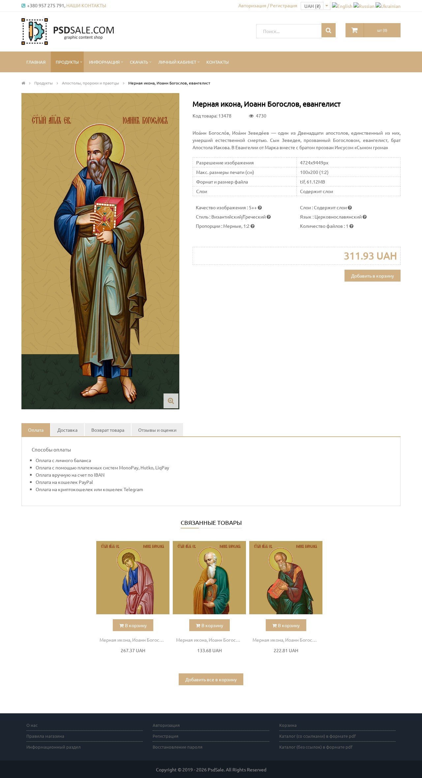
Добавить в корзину (372, 276)
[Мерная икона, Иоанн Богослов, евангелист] (132, 577)
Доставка (67, 430)
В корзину (136, 625)
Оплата (36, 430)
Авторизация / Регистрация (267, 5)
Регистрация (165, 736)
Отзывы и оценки (157, 430)
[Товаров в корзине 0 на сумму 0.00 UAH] (355, 30)
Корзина (288, 725)
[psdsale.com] (67, 31)
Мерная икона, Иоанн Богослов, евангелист (134, 640)
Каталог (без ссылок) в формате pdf (315, 747)
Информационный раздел (53, 747)
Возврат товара (107, 430)
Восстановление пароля (177, 747)
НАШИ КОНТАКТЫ (86, 5)
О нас (32, 725)
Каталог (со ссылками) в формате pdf (317, 736)
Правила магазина (45, 736)
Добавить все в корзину (211, 679)
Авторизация (166, 725)
